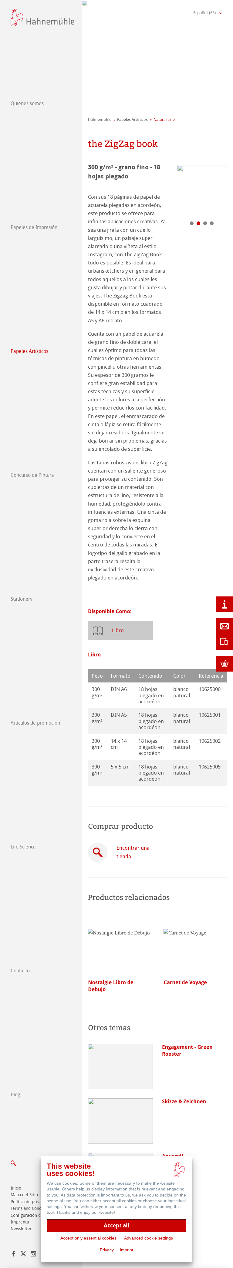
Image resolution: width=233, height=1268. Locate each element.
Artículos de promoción (35, 723)
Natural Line (164, 119)
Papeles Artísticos (29, 351)
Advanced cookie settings (148, 1238)
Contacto (20, 971)
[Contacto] (224, 626)
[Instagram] (33, 1255)
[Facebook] (13, 1255)
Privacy (107, 1249)
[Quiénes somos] (224, 604)
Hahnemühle (99, 119)
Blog (15, 1094)
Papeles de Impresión (34, 227)
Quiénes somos (27, 103)
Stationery (21, 599)
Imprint (126, 1249)
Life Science (23, 847)
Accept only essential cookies (88, 1238)
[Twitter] (23, 1255)
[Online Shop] (224, 664)
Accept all (117, 1225)
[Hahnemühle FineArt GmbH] (42, 17)
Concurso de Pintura (32, 475)
